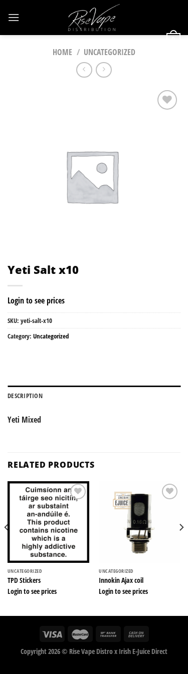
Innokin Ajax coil (121, 580)
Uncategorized (109, 52)
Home (62, 52)
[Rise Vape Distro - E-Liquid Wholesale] (94, 17)
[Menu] (14, 17)
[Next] (181, 547)
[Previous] (7, 547)
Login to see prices (36, 300)
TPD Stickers (24, 580)
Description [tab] (25, 395)
